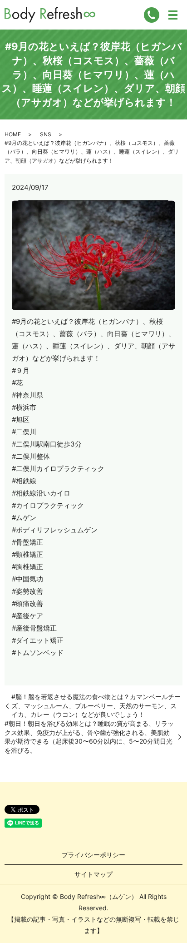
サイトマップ (93, 874)
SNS (45, 134)
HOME (13, 134)
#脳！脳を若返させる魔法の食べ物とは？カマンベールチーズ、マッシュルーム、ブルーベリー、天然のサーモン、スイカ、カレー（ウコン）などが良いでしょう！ (96, 705)
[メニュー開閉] (172, 15)
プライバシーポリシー (93, 855)
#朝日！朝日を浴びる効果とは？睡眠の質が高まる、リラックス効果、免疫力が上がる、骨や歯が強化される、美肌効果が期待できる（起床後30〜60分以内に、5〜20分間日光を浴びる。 (89, 737)
